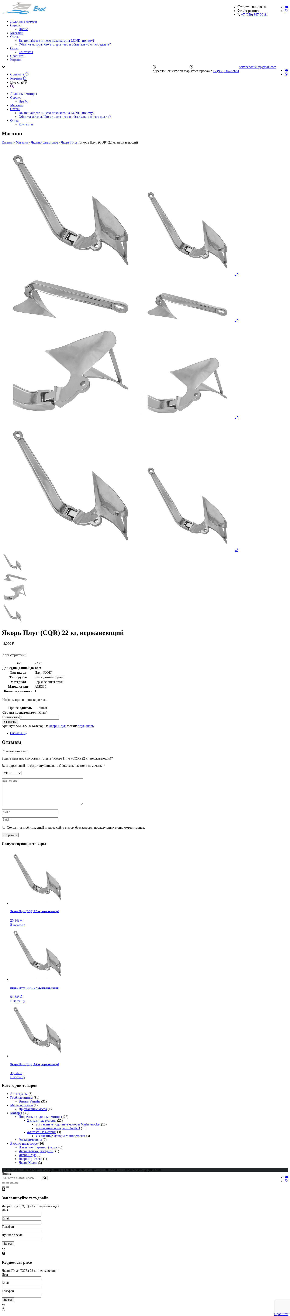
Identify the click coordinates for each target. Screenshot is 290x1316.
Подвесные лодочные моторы (40, 1116)
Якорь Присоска (30, 1159)
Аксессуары (19, 1093)
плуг (81, 726)
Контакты (26, 52)
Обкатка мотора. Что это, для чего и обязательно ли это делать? (65, 44)
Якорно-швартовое (44, 142)
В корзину (9, 721)
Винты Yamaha (29, 1101)
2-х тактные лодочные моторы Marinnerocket (68, 1124)
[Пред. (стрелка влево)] (3, 1187)
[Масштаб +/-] (16, 1183)
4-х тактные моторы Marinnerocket (60, 1136)
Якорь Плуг (69, 142)
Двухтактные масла (33, 1109)
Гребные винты (21, 1097)
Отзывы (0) (18, 733)
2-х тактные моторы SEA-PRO (58, 1128)
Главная (7, 142)
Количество (10, 717)
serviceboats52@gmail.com (257, 67)
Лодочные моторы (23, 21)
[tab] (149, 733)
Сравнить (17, 56)
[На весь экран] (12, 1183)
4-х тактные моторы (41, 1132)
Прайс (23, 29)
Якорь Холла (28, 1162)
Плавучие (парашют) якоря (38, 1147)
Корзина (16, 59)
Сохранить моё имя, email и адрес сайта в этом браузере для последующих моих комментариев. (76, 827)
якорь (90, 726)
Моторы (16, 1113)
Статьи (15, 36)
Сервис (15, 25)
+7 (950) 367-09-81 (254, 14)
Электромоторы (30, 1139)
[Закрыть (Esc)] (3, 1183)
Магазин (16, 33)
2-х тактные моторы (41, 1120)
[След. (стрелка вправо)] (7, 1187)
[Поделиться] (7, 1183)
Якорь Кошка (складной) (36, 1151)
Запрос (8, 1243)
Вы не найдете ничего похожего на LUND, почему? (56, 40)
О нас (14, 48)
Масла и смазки (21, 1105)
